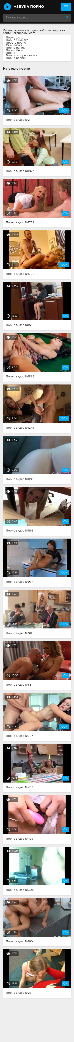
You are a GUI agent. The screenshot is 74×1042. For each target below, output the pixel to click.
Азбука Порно (29, 6)
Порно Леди (14, 50)
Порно (10, 53)
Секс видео (14, 45)
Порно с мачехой (18, 40)
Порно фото (14, 38)
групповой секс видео (45, 30)
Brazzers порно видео (21, 55)
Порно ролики (16, 48)
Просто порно (16, 43)
